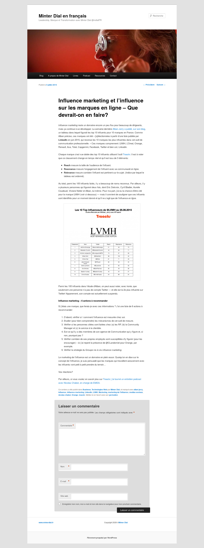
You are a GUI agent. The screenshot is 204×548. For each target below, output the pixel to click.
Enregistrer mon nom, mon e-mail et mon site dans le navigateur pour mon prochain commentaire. (101, 504)
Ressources (100, 75)
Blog (41, 75)
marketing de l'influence (118, 392)
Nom (64, 466)
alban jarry (138, 389)
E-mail (64, 481)
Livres (75, 75)
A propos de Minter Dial (58, 75)
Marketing (103, 392)
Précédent (148, 84)
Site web (64, 495)
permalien (113, 395)
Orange (75, 395)
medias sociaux (136, 392)
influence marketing (75, 392)
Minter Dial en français (62, 15)
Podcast (86, 75)
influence (62, 392)
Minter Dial (115, 389)
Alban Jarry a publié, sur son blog (129, 128)
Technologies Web (99, 389)
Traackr (126, 154)
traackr (82, 395)
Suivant (161, 84)
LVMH (95, 392)
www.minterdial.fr (46, 522)
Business (87, 389)
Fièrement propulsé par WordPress (102, 537)
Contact (113, 75)
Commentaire (67, 425)
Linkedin (88, 392)
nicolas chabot (64, 395)
